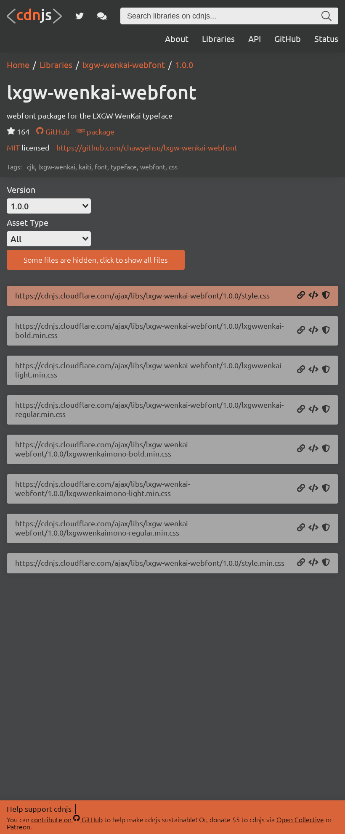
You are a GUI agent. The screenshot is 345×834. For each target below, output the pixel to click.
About (176, 38)
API (254, 38)
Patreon (18, 826)
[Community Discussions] (102, 16)
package (99, 131)
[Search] (326, 16)
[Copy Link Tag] (313, 295)
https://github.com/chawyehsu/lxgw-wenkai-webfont (146, 147)
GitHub (287, 38)
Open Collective (300, 819)
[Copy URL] (301, 295)
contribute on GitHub (67, 819)
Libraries (218, 38)
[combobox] (49, 206)
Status (326, 38)
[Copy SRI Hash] (326, 295)
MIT (14, 147)
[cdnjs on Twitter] (79, 16)
